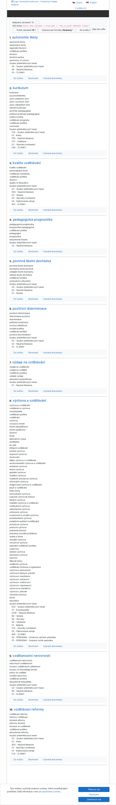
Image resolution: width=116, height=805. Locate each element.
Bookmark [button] (32, 78)
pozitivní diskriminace (28, 309)
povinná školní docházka (30, 261)
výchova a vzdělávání (27, 400)
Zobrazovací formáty (56, 30)
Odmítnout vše (94, 799)
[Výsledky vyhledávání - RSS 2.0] (37, 22)
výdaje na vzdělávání (27, 362)
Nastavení (94, 794)
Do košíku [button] (17, 78)
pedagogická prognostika (30, 220)
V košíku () (80, 8)
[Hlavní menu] (106, 14)
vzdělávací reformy (26, 709)
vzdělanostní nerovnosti (29, 656)
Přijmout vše (94, 789)
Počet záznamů (25, 30)
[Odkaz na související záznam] (10, 66)
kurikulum (18, 88)
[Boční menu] (10, 14)
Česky (79, 2)
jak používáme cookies (50, 791)
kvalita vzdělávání (25, 163)
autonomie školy (23, 37)
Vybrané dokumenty (52, 78)
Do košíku (84, 30)
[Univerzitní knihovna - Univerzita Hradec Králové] (36, 3)
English (93, 2)
